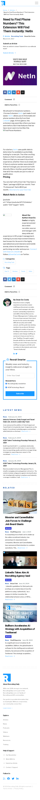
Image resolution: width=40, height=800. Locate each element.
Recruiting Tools (17, 36)
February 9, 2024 (14, 438)
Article (7, 36)
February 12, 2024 (15, 417)
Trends (23, 271)
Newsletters (11, 381)
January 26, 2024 (14, 461)
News (5, 417)
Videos (5, 732)
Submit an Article (10, 44)
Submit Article (8, 53)
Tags (8, 268)
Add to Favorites (11, 105)
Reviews (15, 271)
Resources (6, 740)
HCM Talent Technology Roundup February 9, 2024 (19, 441)
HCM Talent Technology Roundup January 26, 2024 (19, 464)
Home (5, 10)
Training (5, 744)
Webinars (6, 736)
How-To (7, 271)
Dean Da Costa (29, 36)
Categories (10, 259)
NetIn (20, 113)
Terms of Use (7, 788)
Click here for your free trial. (20, 190)
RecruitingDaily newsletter (17, 384)
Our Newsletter (11, 755)
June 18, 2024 (27, 640)
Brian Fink (14, 583)
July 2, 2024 (26, 532)
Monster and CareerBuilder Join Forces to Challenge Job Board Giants (19, 521)
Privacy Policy (18, 788)
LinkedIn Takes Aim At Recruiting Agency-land (17, 574)
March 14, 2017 (8, 39)
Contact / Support (12, 767)
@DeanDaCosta (14, 254)
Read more (25, 431)
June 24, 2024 (24, 583)
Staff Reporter (15, 532)
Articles (12, 10)
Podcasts (6, 728)
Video (30, 271)
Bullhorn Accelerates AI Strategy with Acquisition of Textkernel (20, 629)
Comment (8, 99)
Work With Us (10, 759)
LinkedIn (6, 121)
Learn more (7, 708)
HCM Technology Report (16, 387)
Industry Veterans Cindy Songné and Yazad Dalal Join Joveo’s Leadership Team (18, 421)
